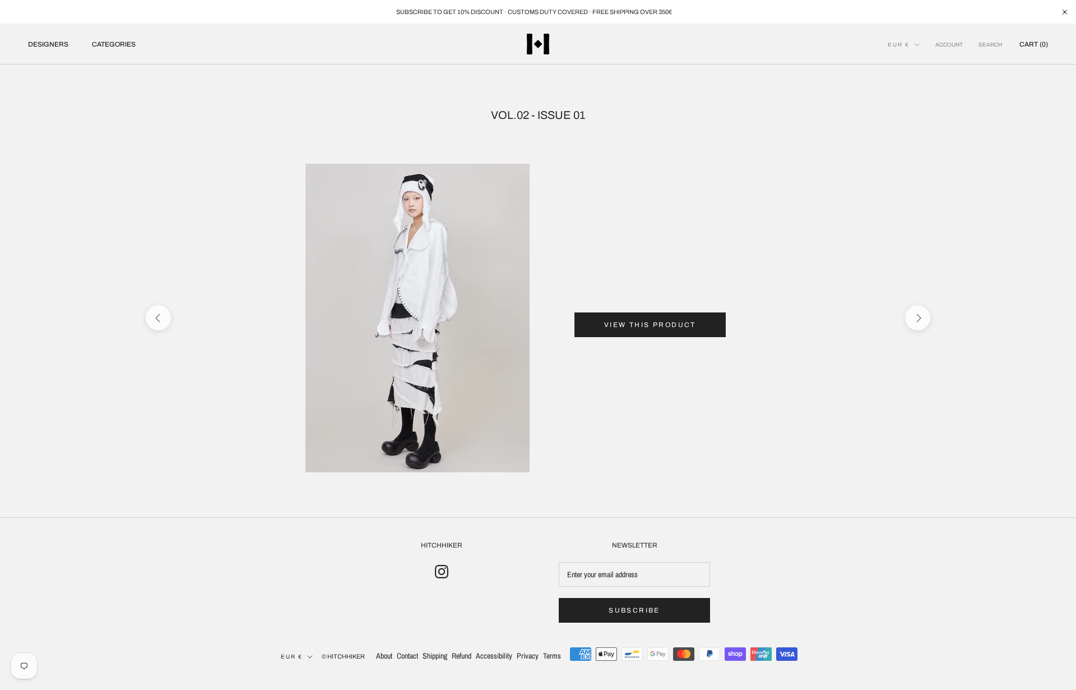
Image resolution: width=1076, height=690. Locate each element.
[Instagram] (441, 571)
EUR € (899, 45)
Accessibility (494, 656)
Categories (114, 44)
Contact (407, 656)
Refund (461, 656)
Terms (552, 656)
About (384, 656)
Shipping (435, 656)
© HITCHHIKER (343, 656)
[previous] (158, 317)
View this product (650, 325)
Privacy (528, 656)
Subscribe (634, 610)
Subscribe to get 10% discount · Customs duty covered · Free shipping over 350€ (534, 11)
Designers (48, 44)
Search (990, 45)
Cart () (1033, 44)
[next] (917, 317)
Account (949, 45)
